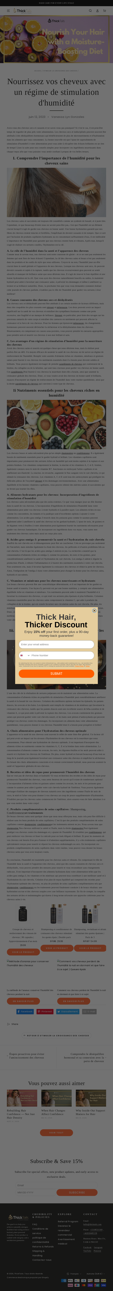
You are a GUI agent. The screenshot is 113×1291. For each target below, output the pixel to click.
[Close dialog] (94, 611)
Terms (87, 666)
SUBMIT (56, 673)
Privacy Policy (79, 666)
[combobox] (24, 655)
